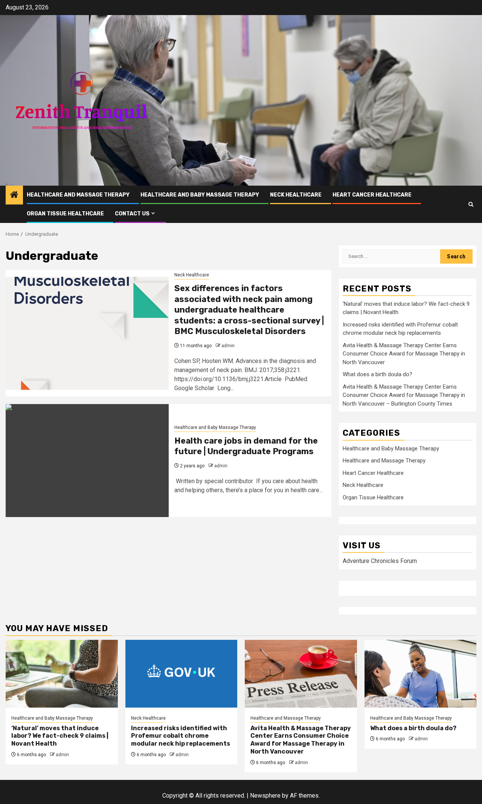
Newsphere (265, 795)
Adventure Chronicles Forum (380, 560)
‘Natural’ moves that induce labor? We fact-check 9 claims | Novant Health (59, 736)
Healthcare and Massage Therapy (78, 195)
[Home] (14, 195)
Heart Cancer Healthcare (372, 195)
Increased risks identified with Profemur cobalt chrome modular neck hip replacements (180, 736)
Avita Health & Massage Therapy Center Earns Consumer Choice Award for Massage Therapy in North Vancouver (404, 354)
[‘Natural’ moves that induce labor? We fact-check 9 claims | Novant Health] (62, 674)
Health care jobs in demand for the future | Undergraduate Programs (246, 446)
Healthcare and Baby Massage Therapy (199, 195)
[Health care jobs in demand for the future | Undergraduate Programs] (87, 460)
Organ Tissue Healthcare (65, 214)
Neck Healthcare (296, 195)
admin (228, 345)
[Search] (471, 204)
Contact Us (132, 214)
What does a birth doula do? (377, 374)
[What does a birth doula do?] (421, 674)
